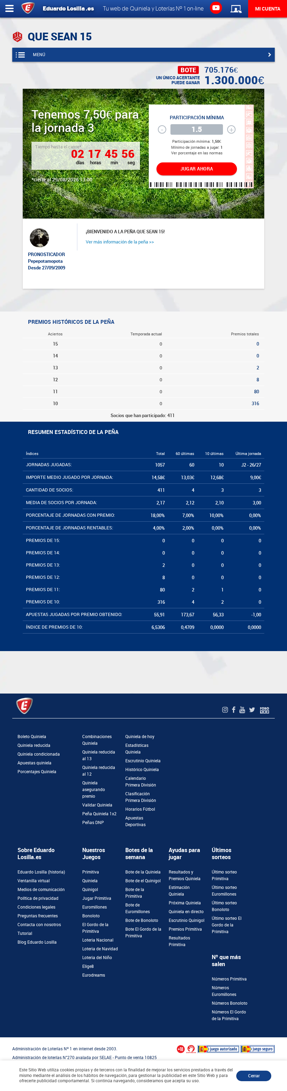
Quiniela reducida (34, 745)
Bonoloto (91, 915)
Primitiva (90, 872)
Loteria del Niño (97, 957)
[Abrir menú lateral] (9, 9)
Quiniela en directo (186, 911)
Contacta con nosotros (39, 924)
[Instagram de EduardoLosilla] (226, 710)
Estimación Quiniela (179, 891)
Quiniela (90, 880)
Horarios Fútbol (140, 809)
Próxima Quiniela (185, 903)
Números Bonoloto (229, 1003)
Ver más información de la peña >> (120, 242)
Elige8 (88, 966)
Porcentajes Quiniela (37, 771)
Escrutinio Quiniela (143, 760)
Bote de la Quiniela (143, 872)
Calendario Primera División (140, 782)
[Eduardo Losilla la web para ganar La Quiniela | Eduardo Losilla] (216, 7)
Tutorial (25, 933)
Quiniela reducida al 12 (98, 771)
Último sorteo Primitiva (224, 875)
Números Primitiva (229, 979)
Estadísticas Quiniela (136, 749)
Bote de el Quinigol (143, 880)
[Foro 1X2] (264, 710)
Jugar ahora (196, 169)
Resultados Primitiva (179, 941)
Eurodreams (93, 975)
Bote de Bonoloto (141, 920)
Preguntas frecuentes (38, 915)
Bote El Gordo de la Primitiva (143, 932)
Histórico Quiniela (142, 769)
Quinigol (90, 889)
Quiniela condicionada (39, 754)
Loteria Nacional (97, 940)
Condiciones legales (36, 907)
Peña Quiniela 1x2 (99, 813)
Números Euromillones (224, 991)
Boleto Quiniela (32, 736)
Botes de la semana (139, 854)
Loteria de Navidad (100, 948)
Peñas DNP (93, 822)
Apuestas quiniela (34, 763)
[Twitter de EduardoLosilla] (253, 710)
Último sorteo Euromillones (224, 891)
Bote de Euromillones (137, 908)
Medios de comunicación (41, 889)
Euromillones (94, 907)
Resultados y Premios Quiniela (185, 875)
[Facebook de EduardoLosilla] (234, 710)
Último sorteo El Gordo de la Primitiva (226, 925)
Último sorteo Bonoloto (224, 906)
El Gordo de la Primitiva (95, 928)
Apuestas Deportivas (135, 821)
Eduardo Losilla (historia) (41, 872)
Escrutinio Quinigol (186, 920)
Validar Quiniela (97, 805)
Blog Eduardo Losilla (37, 942)
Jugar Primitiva (96, 898)
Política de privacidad (38, 898)
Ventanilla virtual (34, 880)
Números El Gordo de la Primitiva (229, 1015)
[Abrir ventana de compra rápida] (2, 1039)
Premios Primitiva (185, 929)
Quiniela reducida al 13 (98, 755)
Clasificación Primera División (140, 797)
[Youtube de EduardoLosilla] (243, 710)
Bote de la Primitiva (134, 893)
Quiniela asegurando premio (93, 790)
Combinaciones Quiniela (97, 740)
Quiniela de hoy (139, 736)
